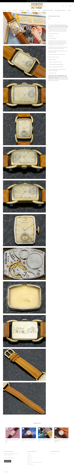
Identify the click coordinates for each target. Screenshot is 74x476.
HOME (9, 10)
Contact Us (29, 455)
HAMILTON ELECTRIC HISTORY (48, 10)
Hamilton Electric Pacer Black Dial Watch (44, 439)
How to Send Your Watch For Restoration (34, 462)
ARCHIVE (27, 10)
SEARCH (4, 10)
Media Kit (29, 460)
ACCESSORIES (21, 10)
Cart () (70, 5)
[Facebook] (51, 454)
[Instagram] (53, 454)
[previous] (3, 434)
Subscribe (7, 461)
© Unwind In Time (6, 471)
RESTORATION (33, 10)
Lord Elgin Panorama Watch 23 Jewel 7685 (28, 439)
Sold (58, 21)
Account (63, 5)
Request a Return (30, 464)
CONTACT (69, 10)
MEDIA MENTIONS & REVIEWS (60, 10)
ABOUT (39, 10)
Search (66, 5)
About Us (29, 453)
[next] (71, 434)
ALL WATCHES (14, 10)
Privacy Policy (29, 458)
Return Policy (29, 457)
